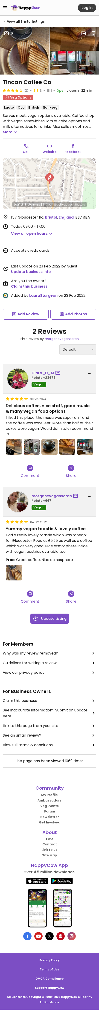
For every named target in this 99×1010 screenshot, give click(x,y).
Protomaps (33, 204)
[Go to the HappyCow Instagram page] (71, 936)
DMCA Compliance (50, 979)
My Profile (49, 795)
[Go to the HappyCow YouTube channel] (38, 936)
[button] (49, 178)
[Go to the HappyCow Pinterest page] (60, 936)
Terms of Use (49, 969)
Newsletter (49, 817)
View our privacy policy (23, 672)
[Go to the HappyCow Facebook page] (27, 936)
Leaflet (18, 204)
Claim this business (29, 286)
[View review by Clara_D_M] (18, 379)
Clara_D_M (43, 373)
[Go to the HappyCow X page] (49, 936)
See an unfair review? (22, 735)
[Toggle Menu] (5, 8)
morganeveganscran (62, 339)
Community (49, 788)
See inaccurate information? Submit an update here (45, 713)
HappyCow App (49, 865)
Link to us (49, 849)
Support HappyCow (49, 988)
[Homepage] (25, 8)
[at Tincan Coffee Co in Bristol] (14, 447)
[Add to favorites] (93, 33)
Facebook (73, 151)
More (7, 132)
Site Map (49, 855)
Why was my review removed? (30, 653)
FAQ (49, 838)
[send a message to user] (58, 373)
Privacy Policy (49, 960)
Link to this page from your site (30, 725)
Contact (49, 844)
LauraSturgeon (43, 295)
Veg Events (49, 806)
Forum (49, 811)
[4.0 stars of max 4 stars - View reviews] (12, 90)
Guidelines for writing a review (30, 662)
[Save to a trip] (83, 33)
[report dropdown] (89, 373)
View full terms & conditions (28, 745)
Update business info (31, 271)
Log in (87, 7)
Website (50, 151)
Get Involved (49, 822)
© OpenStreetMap (55, 204)
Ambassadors (49, 800)
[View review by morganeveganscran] (18, 502)
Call (26, 151)
